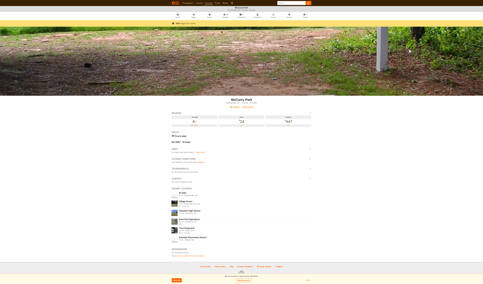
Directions (236, 107)
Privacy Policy (220, 267)
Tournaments (187, 3)
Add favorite (249, 107)
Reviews (177, 113)
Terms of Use (205, 267)
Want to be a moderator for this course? (188, 256)
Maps (175, 149)
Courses (209, 3)
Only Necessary (243, 280)
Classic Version (265, 267)
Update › (201, 162)
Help (231, 267)
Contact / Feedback (245, 267)
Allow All (176, 280)
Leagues (199, 3)
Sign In (280, 267)
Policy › (308, 280)
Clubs (217, 3)
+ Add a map (199, 152)
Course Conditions (184, 159)
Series (225, 3)
